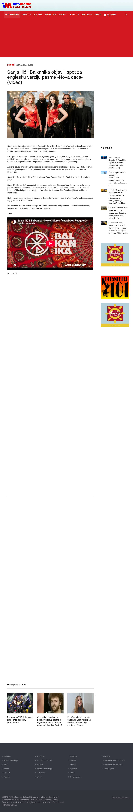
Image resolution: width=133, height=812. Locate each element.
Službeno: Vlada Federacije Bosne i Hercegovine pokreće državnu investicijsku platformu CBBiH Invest (118, 228)
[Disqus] (50, 574)
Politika (6, 777)
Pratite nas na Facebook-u (114, 760)
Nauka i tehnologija (45, 769)
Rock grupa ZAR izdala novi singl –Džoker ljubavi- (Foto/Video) (20, 720)
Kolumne (40, 756)
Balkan (6, 769)
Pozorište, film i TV (44, 760)
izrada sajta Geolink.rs (121, 797)
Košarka (73, 769)
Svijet (6, 765)
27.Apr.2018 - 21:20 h (25, 65)
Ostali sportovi (76, 777)
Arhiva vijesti (108, 769)
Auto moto (41, 773)
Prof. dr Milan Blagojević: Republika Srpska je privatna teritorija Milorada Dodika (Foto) (117, 162)
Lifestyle (73, 756)
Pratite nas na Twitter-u (112, 765)
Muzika (40, 765)
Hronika (7, 773)
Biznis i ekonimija (11, 760)
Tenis (72, 773)
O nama (106, 756)
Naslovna (7, 756)
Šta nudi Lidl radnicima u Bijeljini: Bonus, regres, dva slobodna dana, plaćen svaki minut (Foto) (118, 213)
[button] (26, 14)
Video (39, 777)
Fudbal (73, 765)
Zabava (73, 760)
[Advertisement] (66, 38)
